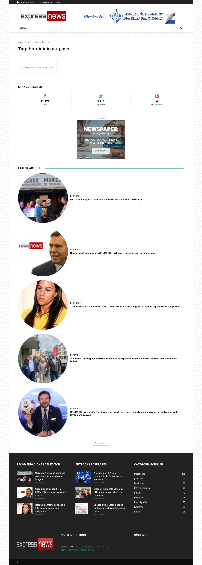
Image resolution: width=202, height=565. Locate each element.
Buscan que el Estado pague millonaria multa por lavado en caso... (109, 508)
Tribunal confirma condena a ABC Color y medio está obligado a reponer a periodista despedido (125, 306)
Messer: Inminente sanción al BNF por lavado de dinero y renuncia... (109, 492)
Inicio (22, 28)
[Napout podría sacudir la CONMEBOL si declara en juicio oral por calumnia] (43, 251)
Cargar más (100, 443)
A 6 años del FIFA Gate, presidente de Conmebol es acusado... (108, 476)
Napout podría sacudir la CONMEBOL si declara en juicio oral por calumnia (112, 253)
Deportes (75, 249)
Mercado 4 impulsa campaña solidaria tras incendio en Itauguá (106, 199)
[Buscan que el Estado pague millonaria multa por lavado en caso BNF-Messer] (81, 508)
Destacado (75, 196)
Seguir (101, 94)
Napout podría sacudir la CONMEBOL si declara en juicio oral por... (51, 492)
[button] (181, 28)
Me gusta (45, 94)
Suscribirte (157, 94)
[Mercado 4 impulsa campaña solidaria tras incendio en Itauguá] (43, 198)
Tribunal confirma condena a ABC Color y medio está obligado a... (50, 508)
